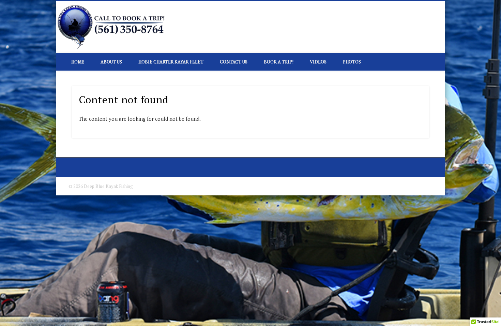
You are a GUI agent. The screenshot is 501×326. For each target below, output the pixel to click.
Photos (352, 62)
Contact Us (233, 62)
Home (77, 62)
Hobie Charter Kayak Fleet (170, 62)
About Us (111, 62)
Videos (318, 62)
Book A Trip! (278, 62)
